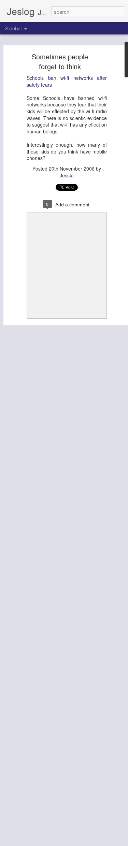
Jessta (67, 175)
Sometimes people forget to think (60, 61)
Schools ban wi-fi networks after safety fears (67, 81)
